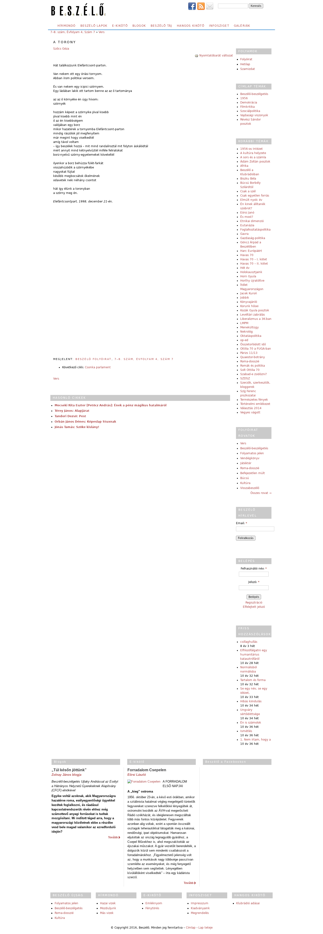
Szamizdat (247, 69)
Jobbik (244, 297)
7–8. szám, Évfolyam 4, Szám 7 (72, 32)
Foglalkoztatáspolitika (255, 229)
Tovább (113, 837)
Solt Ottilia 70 (250, 370)
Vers (102, 32)
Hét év (244, 268)
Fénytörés (152, 908)
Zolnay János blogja (66, 774)
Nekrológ (246, 331)
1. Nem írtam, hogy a (255, 739)
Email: (241, 523)
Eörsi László (136, 774)
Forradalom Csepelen (146, 770)
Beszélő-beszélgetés (254, 94)
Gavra (244, 234)
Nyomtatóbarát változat (216, 55)
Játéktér (245, 463)
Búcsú (244, 478)
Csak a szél (248, 191)
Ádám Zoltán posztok (255, 161)
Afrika (244, 165)
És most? (246, 217)
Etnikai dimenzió (252, 221)
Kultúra (245, 483)
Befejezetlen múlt (252, 473)
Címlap (191, 927)
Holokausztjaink (251, 272)
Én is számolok (250, 722)
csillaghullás (248, 641)
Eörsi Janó (247, 212)
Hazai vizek (108, 903)
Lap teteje (205, 927)
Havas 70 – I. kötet (253, 259)
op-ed (244, 340)
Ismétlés (246, 731)
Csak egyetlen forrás (254, 195)
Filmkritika (247, 106)
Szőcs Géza (61, 48)
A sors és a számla (253, 157)
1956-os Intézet (251, 148)
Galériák (242, 25)
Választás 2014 (251, 408)
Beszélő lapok (94, 25)
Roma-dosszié (249, 361)
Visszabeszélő (249, 488)
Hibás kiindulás (251, 701)
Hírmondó (66, 25)
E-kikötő (120, 25)
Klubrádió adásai (248, 903)
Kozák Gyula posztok (254, 310)
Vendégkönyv (249, 458)
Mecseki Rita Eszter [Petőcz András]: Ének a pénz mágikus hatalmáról (110, 405)
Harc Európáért (251, 251)
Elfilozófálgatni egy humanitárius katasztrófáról (253, 654)
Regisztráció (253, 602)
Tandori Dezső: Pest (70, 416)
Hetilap (245, 64)
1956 (244, 98)
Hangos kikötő (190, 25)
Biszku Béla (248, 178)
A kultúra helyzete (253, 153)
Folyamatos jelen (252, 453)
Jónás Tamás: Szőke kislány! (77, 427)
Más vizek (106, 913)
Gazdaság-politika (252, 238)
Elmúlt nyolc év (251, 199)
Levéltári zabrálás (252, 314)
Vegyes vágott (250, 412)
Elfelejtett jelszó (254, 606)
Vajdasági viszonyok (254, 115)
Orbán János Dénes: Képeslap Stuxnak (85, 421)
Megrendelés (200, 913)
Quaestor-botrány (252, 357)
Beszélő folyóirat (93, 359)
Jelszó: (253, 582)
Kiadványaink (200, 908)
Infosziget (219, 25)
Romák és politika (252, 365)
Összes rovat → (260, 493)
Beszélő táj (161, 25)
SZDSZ (245, 378)
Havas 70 (246, 255)
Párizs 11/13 (249, 353)
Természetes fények (254, 399)
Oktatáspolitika (250, 336)
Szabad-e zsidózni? (253, 374)
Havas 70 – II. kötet (254, 263)
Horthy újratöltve (252, 280)
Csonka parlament (98, 367)
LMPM (244, 323)
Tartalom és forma (253, 680)
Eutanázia (247, 225)
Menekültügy (249, 327)
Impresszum (199, 903)
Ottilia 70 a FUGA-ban (255, 348)
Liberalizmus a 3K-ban (255, 319)
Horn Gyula (248, 276)
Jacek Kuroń (248, 293)
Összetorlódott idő (253, 344)
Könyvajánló (248, 302)
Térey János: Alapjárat (72, 410)
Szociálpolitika (250, 111)
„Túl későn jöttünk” (69, 770)
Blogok (139, 25)
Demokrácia (248, 102)
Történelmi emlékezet (255, 404)
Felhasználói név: (254, 568)
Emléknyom (153, 903)
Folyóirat (246, 59)
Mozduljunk (108, 908)
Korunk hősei (249, 306)
